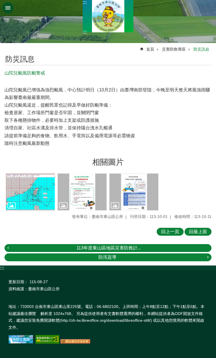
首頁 (150, 49)
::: (85, 2)
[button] (30, 192)
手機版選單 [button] (8, 7)
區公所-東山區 (108, 16)
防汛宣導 (107, 257)
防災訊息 (201, 49)
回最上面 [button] (198, 231)
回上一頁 (170, 231)
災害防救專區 (174, 49)
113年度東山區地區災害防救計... (108, 248)
